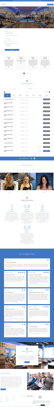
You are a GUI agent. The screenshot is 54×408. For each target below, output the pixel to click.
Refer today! (39, 0)
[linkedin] (31, 396)
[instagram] (30, 396)
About (34, 4)
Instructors (30, 4)
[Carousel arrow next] (50, 181)
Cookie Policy (15, 406)
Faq (13, 398)
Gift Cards (39, 4)
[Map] (27, 41)
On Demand (43, 4)
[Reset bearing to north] (53, 31)
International (2, 402)
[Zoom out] (53, 30)
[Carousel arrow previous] (3, 181)
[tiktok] (33, 396)
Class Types (26, 4)
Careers (1, 398)
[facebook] (28, 396)
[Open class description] (14, 99)
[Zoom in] (53, 29)
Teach (36, 4)
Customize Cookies (38, 405)
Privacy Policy (21, 406)
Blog (6, 397)
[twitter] (27, 396)
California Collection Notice (29, 406)
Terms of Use (10, 406)
